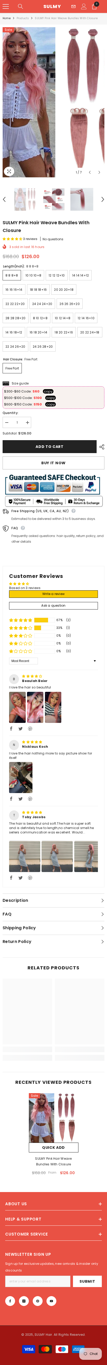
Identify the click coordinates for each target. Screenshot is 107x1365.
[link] (27, 1049)
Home (7, 18)
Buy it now (53, 463)
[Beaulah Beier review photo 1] (17, 707)
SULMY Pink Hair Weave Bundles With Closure (53, 1161)
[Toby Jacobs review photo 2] (57, 856)
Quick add (53, 1147)
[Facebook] (10, 1301)
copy (48, 391)
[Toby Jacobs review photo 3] (89, 856)
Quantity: (10, 413)
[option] (53, 102)
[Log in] (84, 6)
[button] (89, 172)
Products (23, 18)
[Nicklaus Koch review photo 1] (20, 777)
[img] (32, 676)
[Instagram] (24, 1301)
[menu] (6, 6)
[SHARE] (100, 447)
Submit (87, 1281)
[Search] (20, 6)
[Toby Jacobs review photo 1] (24, 856)
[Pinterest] (38, 1301)
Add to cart (50, 446)
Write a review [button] (53, 594)
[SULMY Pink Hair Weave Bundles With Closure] (53, 1118)
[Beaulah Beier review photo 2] (35, 707)
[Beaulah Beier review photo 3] (53, 707)
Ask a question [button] (53, 605)
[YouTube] (51, 1301)
